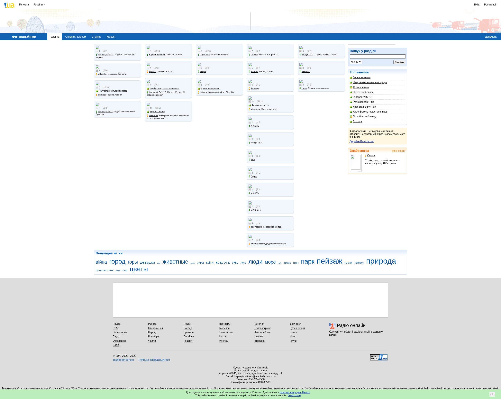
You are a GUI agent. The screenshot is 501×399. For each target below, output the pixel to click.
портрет (359, 262)
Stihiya (203, 71)
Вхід (476, 4)
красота (223, 262)
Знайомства (359, 151)
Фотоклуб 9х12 (105, 54)
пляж (348, 262)
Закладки (295, 323)
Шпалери (153, 336)
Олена (371, 155)
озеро (296, 263)
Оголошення (155, 328)
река (118, 270)
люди (255, 261)
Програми (224, 323)
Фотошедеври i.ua (363, 101)
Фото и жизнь (361, 87)
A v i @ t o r (256, 142)
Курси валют (297, 328)
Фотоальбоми (262, 332)
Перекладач (120, 332)
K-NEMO (255, 126)
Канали (111, 36)
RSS (115, 328)
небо (279, 263)
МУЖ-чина (256, 210)
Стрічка (96, 36)
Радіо (116, 344)
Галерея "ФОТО (362, 96)
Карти (222, 336)
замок (193, 263)
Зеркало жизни (361, 77)
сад (125, 270)
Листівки (189, 336)
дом (158, 263)
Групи (293, 340)
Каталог (259, 323)
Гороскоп (224, 328)
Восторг (357, 121)
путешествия (104, 270)
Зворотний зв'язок (123, 359)
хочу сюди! (398, 150)
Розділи (38, 4)
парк (307, 261)
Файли (152, 340)
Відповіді (259, 340)
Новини (258, 336)
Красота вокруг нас (364, 106)
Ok (492, 394)
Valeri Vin (255, 193)
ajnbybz (101, 95)
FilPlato (254, 54)
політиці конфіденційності (295, 392)
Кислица (255, 88)
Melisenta (153, 115)
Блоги (293, 332)
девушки (147, 262)
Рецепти (188, 340)
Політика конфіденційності (154, 359)
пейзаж (329, 261)
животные (175, 261)
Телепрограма (262, 328)
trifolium (254, 71)
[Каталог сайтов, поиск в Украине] (378, 356)
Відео (116, 336)
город (117, 261)
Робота (152, 323)
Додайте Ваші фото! (362, 141)
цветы (139, 269)
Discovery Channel (363, 92)
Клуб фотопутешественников (370, 111)
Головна (24, 4)
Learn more (294, 395)
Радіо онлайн (351, 325)
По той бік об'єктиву (364, 116)
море (270, 262)
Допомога (490, 36)
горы (133, 262)
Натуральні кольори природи (370, 82)
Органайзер (119, 340)
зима (200, 262)
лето (243, 262)
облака (287, 263)
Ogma (254, 176)
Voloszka (102, 74)
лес (235, 262)
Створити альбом (75, 36)
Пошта (116, 323)
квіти (210, 262)
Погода (188, 328)
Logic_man (205, 54)
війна (101, 262)
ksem (304, 88)
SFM (253, 159)
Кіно (292, 336)
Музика (223, 340)
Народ (152, 332)
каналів (362, 72)
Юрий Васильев (157, 54)
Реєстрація (490, 4)
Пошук (187, 323)
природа (381, 261)
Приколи (189, 332)
